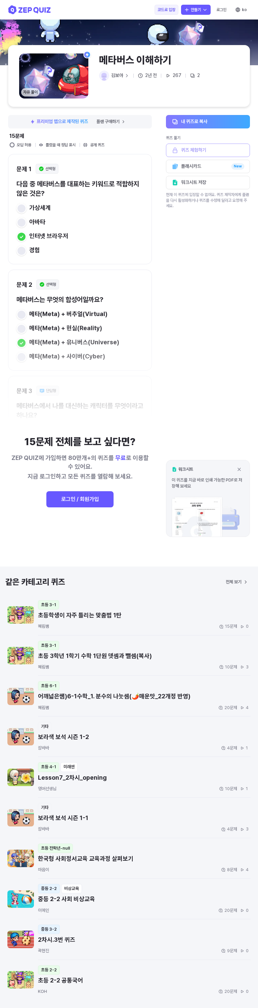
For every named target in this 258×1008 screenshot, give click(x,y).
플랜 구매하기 (108, 121)
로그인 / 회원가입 (80, 499)
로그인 (221, 9)
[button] (208, 498)
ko (244, 9)
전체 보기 (234, 581)
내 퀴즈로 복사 (194, 121)
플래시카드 (211, 166)
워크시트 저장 (193, 182)
